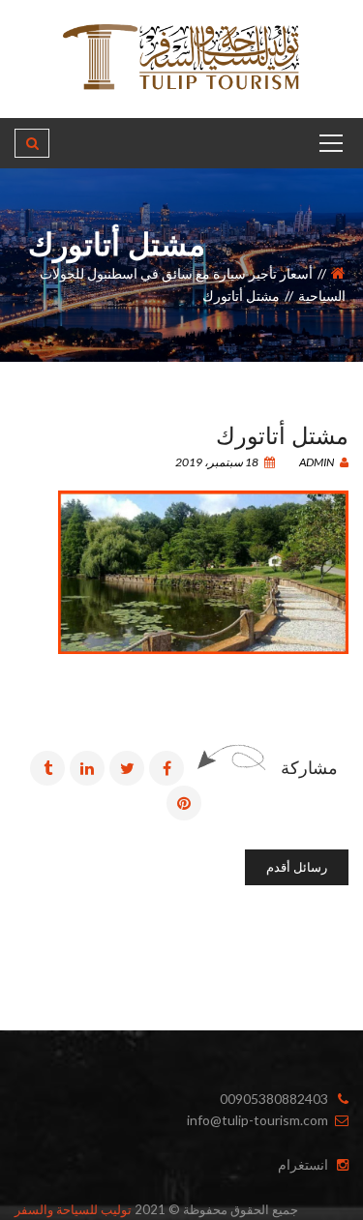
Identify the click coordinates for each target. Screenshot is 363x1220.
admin (317, 462)
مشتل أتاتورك (282, 433)
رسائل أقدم (296, 867)
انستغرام (303, 1164)
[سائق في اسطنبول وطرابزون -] (181, 57)
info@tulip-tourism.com (257, 1120)
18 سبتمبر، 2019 (217, 462)
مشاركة (309, 767)
